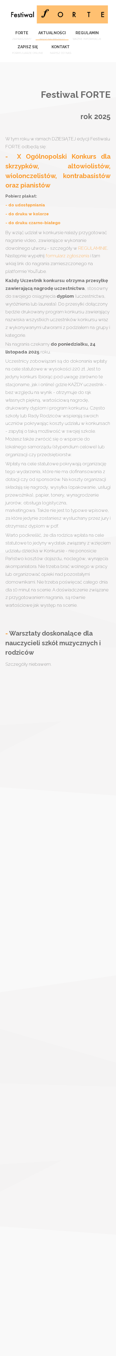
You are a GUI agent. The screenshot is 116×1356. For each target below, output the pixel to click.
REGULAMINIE (92, 248)
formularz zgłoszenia (67, 255)
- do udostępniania (25, 205)
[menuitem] (21, 33)
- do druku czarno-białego (33, 222)
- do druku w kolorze (27, 213)
